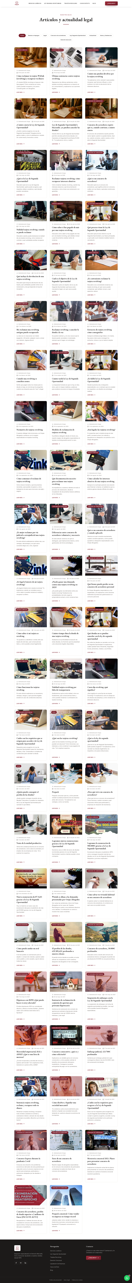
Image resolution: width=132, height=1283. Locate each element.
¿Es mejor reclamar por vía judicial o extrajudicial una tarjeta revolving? (30, 535)
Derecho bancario (66, 39)
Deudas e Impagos (33, 35)
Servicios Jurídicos (35, 3)
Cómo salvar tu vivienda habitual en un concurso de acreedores (101, 896)
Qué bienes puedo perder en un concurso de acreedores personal (100, 585)
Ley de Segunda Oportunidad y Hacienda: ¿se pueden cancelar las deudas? (66, 128)
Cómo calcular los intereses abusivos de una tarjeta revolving (100, 480)
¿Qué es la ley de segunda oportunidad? (97, 739)
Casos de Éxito (85, 3)
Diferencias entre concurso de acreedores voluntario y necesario (66, 533)
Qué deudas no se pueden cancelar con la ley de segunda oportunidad (99, 636)
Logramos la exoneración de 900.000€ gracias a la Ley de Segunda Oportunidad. (99, 846)
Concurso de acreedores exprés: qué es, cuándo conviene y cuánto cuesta (101, 128)
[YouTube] (21, 1263)
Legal (45, 35)
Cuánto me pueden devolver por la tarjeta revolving (100, 75)
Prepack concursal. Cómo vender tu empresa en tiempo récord (65, 1215)
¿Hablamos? (111, 3)
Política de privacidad (55, 1280)
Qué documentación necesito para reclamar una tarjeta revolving (64, 481)
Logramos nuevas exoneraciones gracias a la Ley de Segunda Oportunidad (65, 844)
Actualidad (93, 35)
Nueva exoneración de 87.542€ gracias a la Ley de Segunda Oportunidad (29, 900)
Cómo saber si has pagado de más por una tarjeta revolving (65, 228)
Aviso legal (67, 1280)
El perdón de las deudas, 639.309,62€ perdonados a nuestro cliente (63, 951)
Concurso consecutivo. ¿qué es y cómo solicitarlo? (65, 1053)
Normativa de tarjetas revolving (30, 429)
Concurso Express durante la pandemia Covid (28, 1160)
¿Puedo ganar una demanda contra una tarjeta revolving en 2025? (64, 585)
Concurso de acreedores (58, 35)
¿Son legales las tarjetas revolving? (101, 429)
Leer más (20, 92)
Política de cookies (77, 1280)
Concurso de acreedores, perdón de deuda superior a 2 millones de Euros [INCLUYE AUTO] (30, 1214)
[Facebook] (16, 1263)
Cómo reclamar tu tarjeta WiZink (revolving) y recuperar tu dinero (30, 77)
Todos (22, 35)
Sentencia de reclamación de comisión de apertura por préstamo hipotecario (63, 1003)
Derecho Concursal (56, 1260)
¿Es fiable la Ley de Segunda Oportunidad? (98, 380)
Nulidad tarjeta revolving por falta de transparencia (64, 688)
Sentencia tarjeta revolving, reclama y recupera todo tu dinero (28, 1105)
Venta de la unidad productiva (29, 843)
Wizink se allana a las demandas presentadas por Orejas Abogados (66, 898)
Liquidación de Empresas (57, 1263)
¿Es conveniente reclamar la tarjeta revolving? (98, 280)
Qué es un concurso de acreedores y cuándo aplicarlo (101, 531)
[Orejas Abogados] (16, 3)
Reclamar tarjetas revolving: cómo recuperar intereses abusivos (66, 180)
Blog (94, 3)
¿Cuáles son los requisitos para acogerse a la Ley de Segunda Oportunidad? (100, 1105)
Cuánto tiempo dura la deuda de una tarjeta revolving (65, 634)
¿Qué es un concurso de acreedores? (97, 180)
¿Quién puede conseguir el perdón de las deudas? (28, 793)
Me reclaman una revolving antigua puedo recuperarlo (28, 331)
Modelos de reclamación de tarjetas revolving (63, 431)
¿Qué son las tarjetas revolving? (65, 738)
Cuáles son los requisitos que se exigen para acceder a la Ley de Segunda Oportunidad (29, 741)
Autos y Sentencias (106, 35)
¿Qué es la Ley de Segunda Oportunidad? (27, 180)
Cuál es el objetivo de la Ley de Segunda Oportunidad (64, 280)
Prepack (55, 792)
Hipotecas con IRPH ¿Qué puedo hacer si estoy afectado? (30, 1001)
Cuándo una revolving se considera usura (27, 380)
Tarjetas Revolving (70, 3)
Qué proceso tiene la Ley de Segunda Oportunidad (98, 228)
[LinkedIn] (25, 1263)
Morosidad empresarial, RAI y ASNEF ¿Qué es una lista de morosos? (29, 1054)
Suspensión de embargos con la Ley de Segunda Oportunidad (100, 999)
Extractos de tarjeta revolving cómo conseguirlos (99, 331)
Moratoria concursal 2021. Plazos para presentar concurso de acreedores (101, 1161)
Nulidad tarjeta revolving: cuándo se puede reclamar (30, 231)
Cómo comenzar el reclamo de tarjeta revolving (29, 480)
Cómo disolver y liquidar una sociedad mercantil (64, 1104)
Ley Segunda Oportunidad (52, 3)
